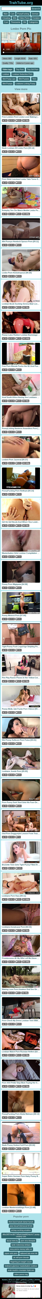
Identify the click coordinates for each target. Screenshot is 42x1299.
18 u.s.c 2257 (14, 1280)
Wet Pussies (24, 79)
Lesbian (6, 74)
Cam (12, 14)
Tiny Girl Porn (32, 69)
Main (6, 14)
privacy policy (27, 1280)
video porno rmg (21, 1274)
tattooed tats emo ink (28, 1253)
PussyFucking (23, 14)
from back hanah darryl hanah (21, 1222)
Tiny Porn (20, 69)
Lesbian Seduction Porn (22, 74)
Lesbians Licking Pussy (25, 84)
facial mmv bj (12, 1241)
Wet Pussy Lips (9, 79)
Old (24, 22)
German (35, 14)
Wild (14, 18)
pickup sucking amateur (21, 1230)
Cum (6, 22)
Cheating (6, 18)
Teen (34, 79)
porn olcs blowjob (28, 1241)
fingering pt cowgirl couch (21, 1262)
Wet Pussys (7, 84)
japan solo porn (11, 1253)
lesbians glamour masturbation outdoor (21, 1266)
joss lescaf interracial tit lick (21, 1226)
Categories (33, 22)
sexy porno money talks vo (21, 1249)
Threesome (15, 22)
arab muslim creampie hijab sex (21, 1270)
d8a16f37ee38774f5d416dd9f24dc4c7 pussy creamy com (21, 1235)
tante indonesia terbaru (21, 1245)
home (4, 1280)
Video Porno (24, 18)
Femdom (36, 18)
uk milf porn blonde (21, 1258)
